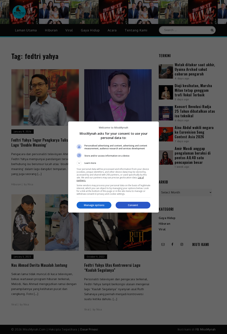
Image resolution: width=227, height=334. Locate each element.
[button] (113, 163)
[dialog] (113, 167)
